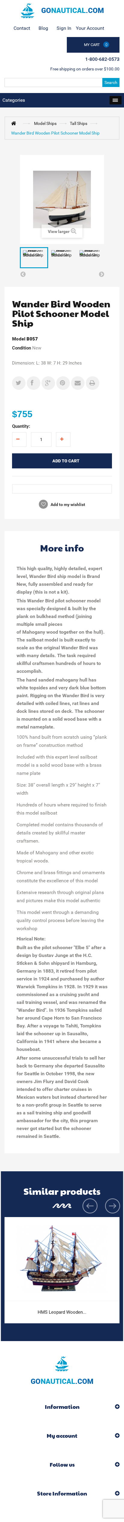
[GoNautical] (62, 10)
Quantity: (21, 426)
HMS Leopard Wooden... (62, 1312)
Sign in (64, 28)
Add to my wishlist (67, 504)
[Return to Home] (15, 123)
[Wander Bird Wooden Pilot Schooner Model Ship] (34, 258)
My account (62, 1435)
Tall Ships (78, 123)
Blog (43, 28)
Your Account (90, 28)
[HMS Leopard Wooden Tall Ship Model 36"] (62, 1259)
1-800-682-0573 (102, 59)
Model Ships (45, 123)
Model (18, 339)
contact (22, 28)
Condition (21, 348)
